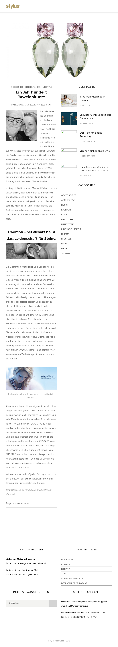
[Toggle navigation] (110, 6)
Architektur (68, 200)
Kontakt (65, 569)
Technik (65, 253)
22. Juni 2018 (85, 175)
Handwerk (67, 224)
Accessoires (17, 87)
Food (64, 214)
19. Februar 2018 (87, 156)
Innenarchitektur (71, 229)
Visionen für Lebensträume (95, 150)
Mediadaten (67, 564)
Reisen (65, 248)
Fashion (37, 87)
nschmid (18, 105)
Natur (64, 243)
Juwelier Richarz (27, 490)
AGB (63, 574)
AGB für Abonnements (73, 578)
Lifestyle (47, 87)
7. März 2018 (86, 105)
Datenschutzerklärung (74, 583)
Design (28, 87)
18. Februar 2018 (87, 141)
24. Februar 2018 (88, 123)
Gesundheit (68, 219)
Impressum (67, 559)
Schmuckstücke (21, 503)
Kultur (65, 234)
